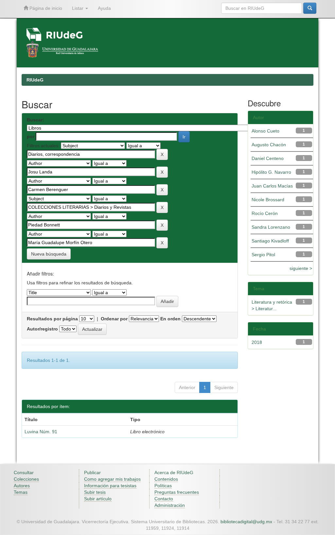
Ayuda (104, 8)
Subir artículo (98, 498)
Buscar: (35, 119)
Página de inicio (45, 8)
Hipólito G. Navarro (271, 172)
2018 (257, 342)
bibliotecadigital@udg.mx (246, 521)
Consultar (24, 472)
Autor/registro (42, 328)
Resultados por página (52, 318)
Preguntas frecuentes (176, 492)
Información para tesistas (110, 485)
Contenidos (166, 479)
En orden (170, 318)
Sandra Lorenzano (271, 227)
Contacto (163, 498)
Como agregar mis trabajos (112, 479)
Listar (78, 8)
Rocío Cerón (265, 213)
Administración (169, 505)
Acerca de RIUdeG (173, 472)
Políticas (163, 485)
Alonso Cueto (265, 131)
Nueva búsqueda (48, 254)
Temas (20, 492)
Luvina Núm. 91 (41, 431)
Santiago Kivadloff (270, 240)
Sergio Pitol (263, 254)
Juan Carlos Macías (272, 185)
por (30, 136)
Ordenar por (114, 318)
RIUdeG (35, 79)
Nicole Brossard (268, 199)
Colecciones (26, 479)
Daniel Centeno (268, 158)
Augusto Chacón (269, 144)
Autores (22, 485)
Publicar (92, 472)
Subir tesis (95, 492)
